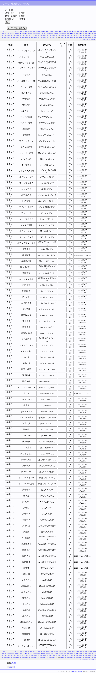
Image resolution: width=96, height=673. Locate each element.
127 (34, 35)
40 (64, 32)
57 (91, 32)
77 (30, 33)
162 (18, 37)
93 (56, 33)
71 (20, 33)
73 (23, 33)
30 (47, 32)
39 (62, 32)
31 (49, 32)
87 (46, 33)
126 (32, 35)
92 (54, 33)
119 (16, 35)
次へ (94, 39)
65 (10, 33)
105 (79, 33)
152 (90, 35)
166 (27, 37)
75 (26, 33)
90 (51, 33)
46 (73, 32)
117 (11, 35)
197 (81, 39)
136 (54, 35)
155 (2, 37)
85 (43, 33)
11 (17, 32)
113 (2, 35)
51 (82, 32)
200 (87, 39)
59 (95, 32)
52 (83, 32)
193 (88, 37)
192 (86, 37)
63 (7, 33)
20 (31, 32)
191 (83, 37)
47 (75, 32)
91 (52, 33)
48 (77, 32)
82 (38, 33)
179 (56, 37)
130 (41, 35)
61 (4, 33)
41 (65, 32)
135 (52, 35)
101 (70, 33)
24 (38, 32)
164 (23, 37)
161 (16, 37)
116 (9, 35)
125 (29, 35)
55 (88, 32)
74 (25, 33)
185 (70, 37)
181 (61, 37)
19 (30, 32)
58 (93, 32)
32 (51, 32)
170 (36, 37)
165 (25, 37)
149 (83, 35)
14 (21, 32)
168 (32, 37)
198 (83, 39)
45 (72, 32)
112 (95, 33)
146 (77, 35)
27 (43, 32)
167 (29, 37)
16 (25, 32)
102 (72, 33)
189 (79, 37)
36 (57, 32)
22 (35, 32)
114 (5, 35)
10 (15, 32)
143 (70, 35)
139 (61, 35)
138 (59, 35)
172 (41, 37)
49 (78, 32)
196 (95, 37)
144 (72, 35)
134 (50, 35)
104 (77, 33)
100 (68, 33)
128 (36, 35)
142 (68, 35)
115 (7, 35)
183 (65, 37)
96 (61, 33)
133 (47, 35)
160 (14, 37)
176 (50, 37)
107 (83, 33)
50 (80, 32)
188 (77, 37)
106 (81, 33)
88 (47, 33)
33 (52, 32)
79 (33, 33)
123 (25, 35)
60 (2, 33)
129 (38, 35)
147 (79, 35)
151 (88, 35)
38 (61, 32)
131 (43, 35)
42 (67, 32)
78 (31, 33)
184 (68, 37)
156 (5, 37)
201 (89, 39)
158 (9, 37)
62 (5, 33)
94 (57, 33)
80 (35, 33)
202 (92, 39)
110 (90, 33)
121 (20, 35)
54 (87, 32)
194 (90, 37)
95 (59, 33)
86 (44, 33)
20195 (13, 663)
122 (23, 35)
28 (44, 32)
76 (28, 33)
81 (36, 33)
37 (59, 32)
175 (47, 37)
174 (45, 37)
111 (92, 33)
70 (18, 33)
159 (11, 37)
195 (92, 37)
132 (45, 35)
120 (18, 35)
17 (26, 32)
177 (52, 37)
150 (86, 35)
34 (54, 32)
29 (46, 32)
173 (43, 37)
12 (18, 32)
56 (90, 32)
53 (85, 32)
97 (62, 33)
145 (74, 35)
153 (92, 35)
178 (54, 37)
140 (63, 35)
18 (28, 32)
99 (65, 33)
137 (56, 35)
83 (39, 33)
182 (63, 37)
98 (64, 33)
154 (95, 35)
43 (69, 32)
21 (33, 32)
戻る (10, 667)
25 (39, 32)
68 (15, 33)
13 (20, 32)
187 (74, 37)
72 (21, 33)
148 (81, 35)
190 (81, 37)
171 (38, 37)
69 (17, 33)
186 (72, 37)
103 (74, 33)
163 (20, 37)
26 (41, 32)
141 (65, 35)
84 (41, 33)
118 (14, 35)
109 (88, 33)
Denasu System (77, 671)
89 (49, 33)
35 (56, 32)
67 (13, 33)
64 (9, 33)
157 (7, 37)
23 (36, 32)
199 (85, 39)
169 (34, 37)
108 (86, 33)
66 (12, 33)
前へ (4, 32)
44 (70, 32)
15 (23, 32)
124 (27, 35)
